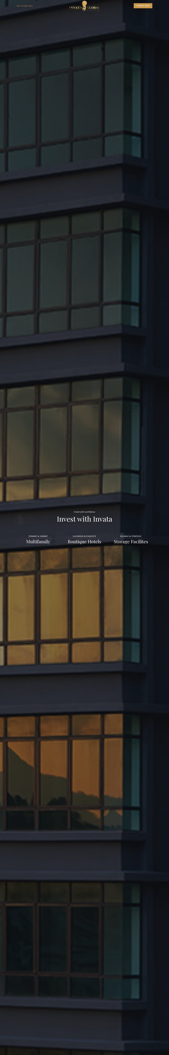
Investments (25, 5)
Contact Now (143, 6)
